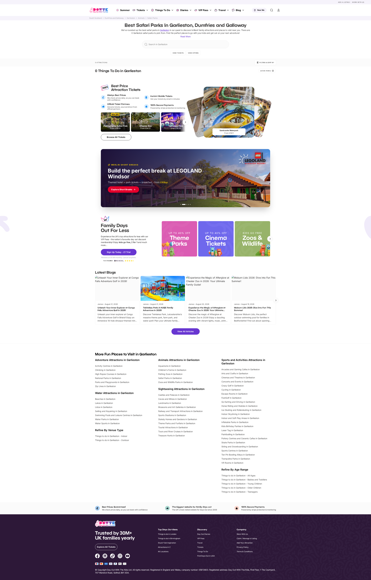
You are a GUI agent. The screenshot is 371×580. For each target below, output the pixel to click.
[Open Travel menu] (228, 10)
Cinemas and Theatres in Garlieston (238, 377)
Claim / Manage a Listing (247, 538)
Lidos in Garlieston (103, 407)
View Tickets (178, 53)
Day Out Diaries (203, 534)
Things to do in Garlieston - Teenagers (239, 492)
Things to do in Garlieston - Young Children (241, 483)
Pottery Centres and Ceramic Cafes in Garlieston (244, 438)
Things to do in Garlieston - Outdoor (112, 440)
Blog (238, 10)
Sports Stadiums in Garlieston (172, 415)
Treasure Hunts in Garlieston (171, 435)
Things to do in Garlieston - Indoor (111, 436)
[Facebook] (97, 556)
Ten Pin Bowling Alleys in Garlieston (238, 454)
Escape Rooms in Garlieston (234, 394)
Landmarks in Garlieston (169, 403)
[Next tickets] (185, 122)
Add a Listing (344, 2)
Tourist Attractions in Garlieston (173, 427)
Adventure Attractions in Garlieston (117, 359)
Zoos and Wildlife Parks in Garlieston (175, 382)
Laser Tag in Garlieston (232, 430)
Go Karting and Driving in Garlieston (238, 402)
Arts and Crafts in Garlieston (234, 373)
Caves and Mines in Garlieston (172, 399)
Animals (141, 18)
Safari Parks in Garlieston (170, 378)
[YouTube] (127, 556)
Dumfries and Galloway (114, 18)
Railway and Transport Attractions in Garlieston (180, 411)
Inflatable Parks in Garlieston (234, 422)
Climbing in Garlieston (105, 370)
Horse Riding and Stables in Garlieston (239, 406)
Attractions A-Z (164, 547)
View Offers (193, 53)
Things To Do (162, 10)
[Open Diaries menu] (191, 10)
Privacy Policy (243, 547)
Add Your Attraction (245, 543)
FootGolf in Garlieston (231, 398)
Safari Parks (152, 18)
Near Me (260, 10)
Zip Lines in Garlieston (105, 386)
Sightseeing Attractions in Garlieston (181, 388)
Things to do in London (167, 534)
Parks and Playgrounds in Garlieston (112, 382)
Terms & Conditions (245, 551)
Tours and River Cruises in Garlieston (175, 431)
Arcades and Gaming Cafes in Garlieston (240, 369)
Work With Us (358, 2)
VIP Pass (203, 10)
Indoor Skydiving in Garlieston (235, 414)
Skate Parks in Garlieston (233, 442)
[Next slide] (270, 239)
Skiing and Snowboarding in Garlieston (239, 446)
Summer (125, 10)
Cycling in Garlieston (231, 389)
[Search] (271, 10)
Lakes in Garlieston (104, 403)
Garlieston (131, 18)
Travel (222, 10)
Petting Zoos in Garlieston (170, 374)
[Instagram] (120, 556)
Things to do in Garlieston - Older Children (241, 487)
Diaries (184, 10)
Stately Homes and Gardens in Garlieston (177, 419)
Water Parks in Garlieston (107, 419)
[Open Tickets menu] (148, 10)
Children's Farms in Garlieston (172, 370)
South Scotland (95, 18)
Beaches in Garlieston (105, 399)
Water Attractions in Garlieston (114, 393)
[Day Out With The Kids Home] (98, 10)
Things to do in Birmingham (169, 538)
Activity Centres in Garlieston (108, 366)
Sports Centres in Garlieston (234, 450)
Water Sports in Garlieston (107, 423)
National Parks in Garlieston (108, 378)
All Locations (163, 551)
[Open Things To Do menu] (173, 10)
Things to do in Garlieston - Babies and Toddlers (244, 479)
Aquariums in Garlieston (169, 366)
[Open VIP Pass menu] (211, 10)
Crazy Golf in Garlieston (232, 385)
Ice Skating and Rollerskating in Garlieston (241, 410)
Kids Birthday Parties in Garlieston (237, 426)
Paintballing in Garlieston (233, 434)
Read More (185, 36)
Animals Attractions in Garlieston (179, 359)
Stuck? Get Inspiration (167, 543)
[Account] (278, 10)
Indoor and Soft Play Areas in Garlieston (240, 418)
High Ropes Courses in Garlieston (110, 374)
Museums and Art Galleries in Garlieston (177, 407)
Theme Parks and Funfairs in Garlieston (176, 423)
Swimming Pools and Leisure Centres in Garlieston (118, 415)
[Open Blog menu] (243, 10)
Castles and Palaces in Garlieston (174, 395)
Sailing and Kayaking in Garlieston (111, 411)
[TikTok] (112, 556)
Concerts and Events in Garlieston (237, 381)
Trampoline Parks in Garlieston (235, 458)
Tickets (141, 10)
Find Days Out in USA (206, 556)
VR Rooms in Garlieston (232, 463)
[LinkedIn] (105, 556)
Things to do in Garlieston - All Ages (238, 475)
